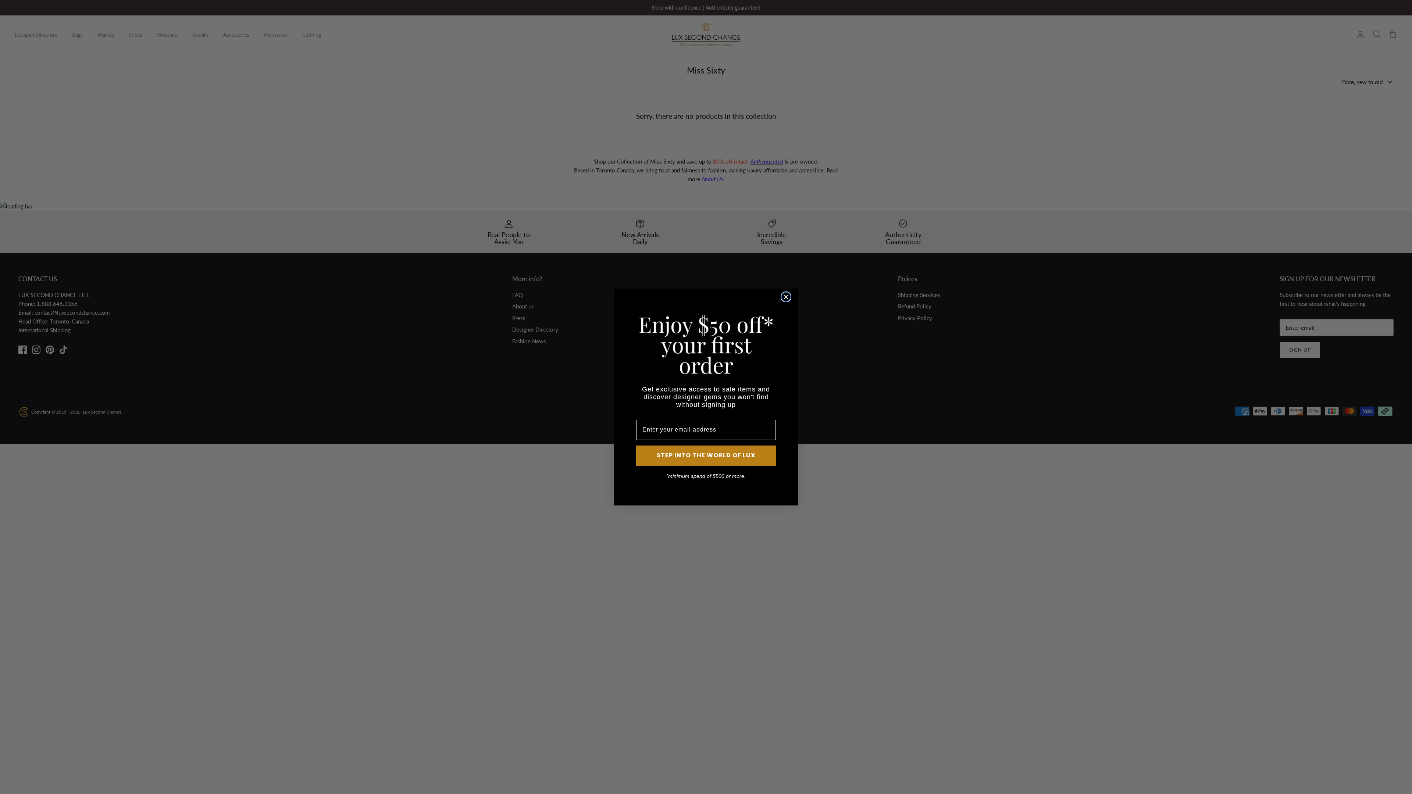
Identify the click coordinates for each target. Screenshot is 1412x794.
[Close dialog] (786, 296)
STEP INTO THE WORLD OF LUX (706, 455)
